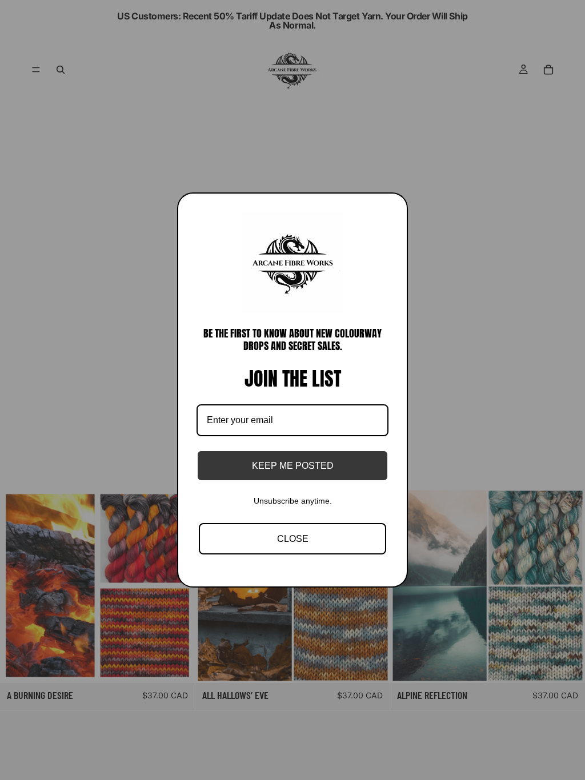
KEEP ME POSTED (293, 466)
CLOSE (292, 539)
